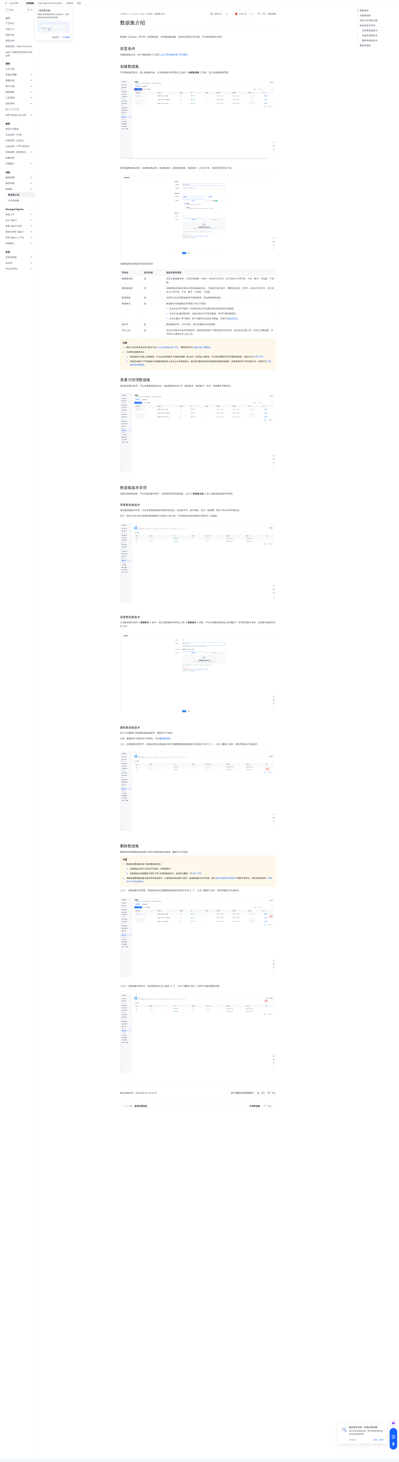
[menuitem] (19, 23)
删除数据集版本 (370, 40)
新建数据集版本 (370, 35)
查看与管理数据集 (368, 20)
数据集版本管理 (367, 25)
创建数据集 (365, 15)
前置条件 (364, 10)
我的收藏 (272, 13)
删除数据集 (365, 45)
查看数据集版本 (370, 30)
